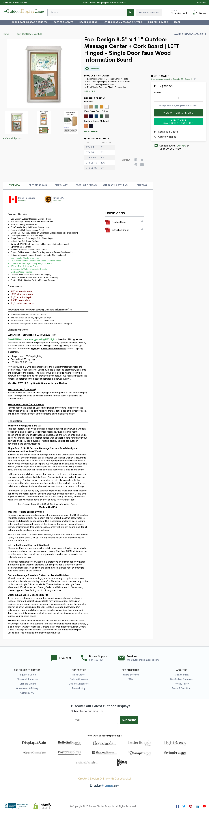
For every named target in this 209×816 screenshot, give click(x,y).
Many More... (91, 131)
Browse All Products (149, 12)
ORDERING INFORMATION (27, 670)
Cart (194, 10)
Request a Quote (27, 674)
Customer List (181, 674)
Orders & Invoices (79, 679)
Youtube (204, 806)
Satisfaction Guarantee (181, 679)
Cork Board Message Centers (29, 22)
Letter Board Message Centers (123, 22)
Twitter (184, 806)
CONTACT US (79, 670)
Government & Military (27, 688)
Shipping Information (27, 679)
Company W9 (27, 692)
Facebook (177, 806)
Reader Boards (88, 22)
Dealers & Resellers (79, 683)
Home (6, 34)
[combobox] (90, 12)
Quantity (157, 92)
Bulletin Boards (158, 22)
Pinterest (190, 806)
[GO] (130, 12)
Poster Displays (63, 22)
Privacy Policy (182, 683)
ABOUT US (181, 670)
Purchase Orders (27, 683)
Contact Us (200, 2)
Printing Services (130, 674)
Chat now (181, 145)
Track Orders (79, 674)
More (177, 22)
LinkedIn (197, 806)
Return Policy (78, 688)
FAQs (130, 679)
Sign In (174, 10)
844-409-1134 (20, 2)
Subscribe (129, 720)
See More (89, 91)
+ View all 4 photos (12, 138)
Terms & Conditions (182, 688)
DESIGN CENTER (130, 670)
